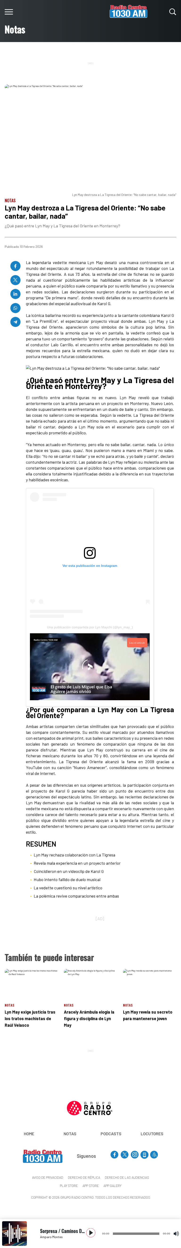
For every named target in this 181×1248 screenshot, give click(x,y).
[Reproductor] (91, 1233)
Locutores (152, 1133)
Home (29, 1133)
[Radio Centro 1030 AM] (129, 11)
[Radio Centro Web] (154, 1155)
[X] (15, 280)
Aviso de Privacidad (47, 1177)
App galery (112, 1186)
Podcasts (111, 1133)
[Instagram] (135, 1155)
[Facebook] (15, 266)
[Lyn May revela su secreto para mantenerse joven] (149, 984)
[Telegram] (15, 322)
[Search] (172, 12)
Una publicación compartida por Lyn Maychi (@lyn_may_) (90, 627)
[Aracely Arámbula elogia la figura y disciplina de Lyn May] (90, 984)
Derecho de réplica (84, 1177)
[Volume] (176, 1233)
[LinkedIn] (15, 294)
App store (90, 1186)
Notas (70, 1133)
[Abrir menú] (9, 12)
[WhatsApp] (15, 308)
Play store (69, 1186)
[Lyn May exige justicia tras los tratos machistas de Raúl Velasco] (31, 984)
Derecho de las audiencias (127, 1177)
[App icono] (144, 1155)
